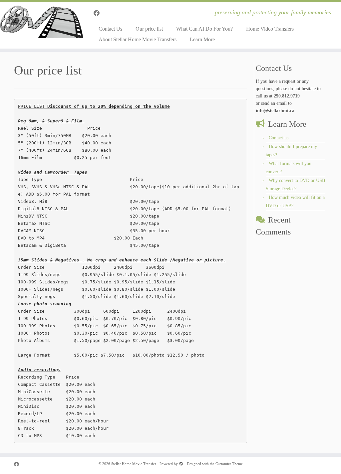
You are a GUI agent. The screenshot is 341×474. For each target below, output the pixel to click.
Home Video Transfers (270, 29)
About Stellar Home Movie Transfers (137, 39)
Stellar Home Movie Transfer (133, 464)
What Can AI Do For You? (204, 29)
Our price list (149, 29)
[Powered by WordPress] (181, 462)
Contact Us (110, 29)
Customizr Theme (229, 464)
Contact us (278, 137)
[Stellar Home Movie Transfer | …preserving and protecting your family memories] (40, 21)
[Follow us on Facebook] (99, 13)
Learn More (202, 39)
